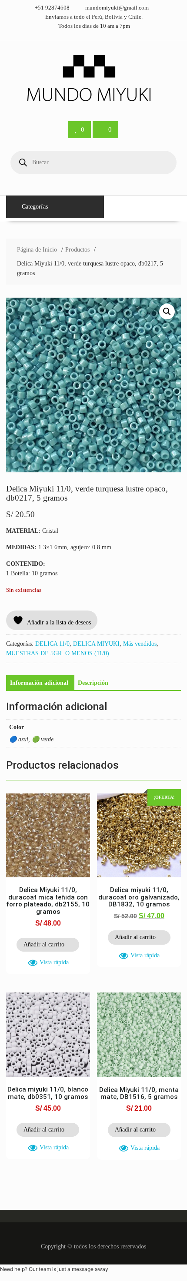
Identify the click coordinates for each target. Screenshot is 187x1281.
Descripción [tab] (93, 683)
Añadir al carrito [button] (43, 944)
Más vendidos (140, 643)
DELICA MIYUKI (96, 643)
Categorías (35, 206)
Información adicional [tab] (39, 683)
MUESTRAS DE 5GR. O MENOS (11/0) (57, 653)
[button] (167, 311)
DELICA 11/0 (52, 643)
